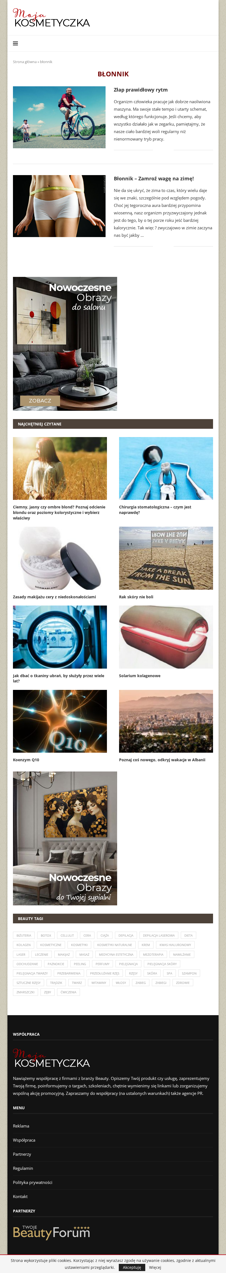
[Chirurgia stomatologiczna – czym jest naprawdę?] (166, 468)
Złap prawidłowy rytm (141, 89)
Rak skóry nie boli (136, 596)
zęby (47, 992)
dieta (188, 935)
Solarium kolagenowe (139, 675)
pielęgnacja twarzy (32, 973)
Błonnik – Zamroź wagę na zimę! (154, 178)
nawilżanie (182, 954)
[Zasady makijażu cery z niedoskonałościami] (60, 558)
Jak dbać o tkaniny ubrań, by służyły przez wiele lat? (58, 678)
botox (46, 935)
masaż (84, 954)
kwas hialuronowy (175, 945)
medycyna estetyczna (116, 954)
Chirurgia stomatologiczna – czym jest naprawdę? (155, 509)
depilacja (126, 935)
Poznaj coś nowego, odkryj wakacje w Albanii (162, 759)
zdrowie (183, 983)
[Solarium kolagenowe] (166, 637)
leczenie (41, 954)
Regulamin (23, 1168)
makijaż (64, 954)
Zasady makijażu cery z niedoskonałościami (54, 596)
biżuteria (24, 935)
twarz (77, 983)
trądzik (56, 983)
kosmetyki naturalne (114, 945)
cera (87, 935)
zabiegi (160, 983)
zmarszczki (25, 992)
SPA (169, 973)
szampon (189, 973)
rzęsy (133, 973)
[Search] (210, 43)
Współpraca (24, 1140)
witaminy (99, 983)
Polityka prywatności (32, 1182)
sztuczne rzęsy (29, 983)
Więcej (155, 1267)
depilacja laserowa (159, 935)
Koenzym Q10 (26, 759)
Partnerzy (22, 1154)
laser (21, 954)
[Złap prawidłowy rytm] (59, 117)
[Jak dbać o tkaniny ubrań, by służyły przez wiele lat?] (60, 637)
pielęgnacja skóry (162, 964)
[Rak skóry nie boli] (166, 558)
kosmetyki (79, 945)
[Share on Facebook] (161, 150)
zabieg (141, 983)
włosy (121, 983)
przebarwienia (68, 973)
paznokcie (56, 964)
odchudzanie (27, 964)
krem (146, 945)
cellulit (67, 935)
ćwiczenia (68, 992)
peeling (80, 964)
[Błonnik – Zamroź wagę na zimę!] (59, 206)
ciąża (105, 935)
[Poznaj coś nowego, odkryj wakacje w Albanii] (166, 721)
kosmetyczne (50, 945)
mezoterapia (153, 954)
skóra (152, 973)
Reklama (21, 1126)
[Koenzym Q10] (60, 721)
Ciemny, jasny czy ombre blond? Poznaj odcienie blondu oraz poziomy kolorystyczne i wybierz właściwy (59, 512)
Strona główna (25, 61)
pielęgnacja (128, 964)
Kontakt (20, 1196)
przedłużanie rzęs (104, 973)
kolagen (24, 945)
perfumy (102, 964)
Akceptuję (132, 1267)
